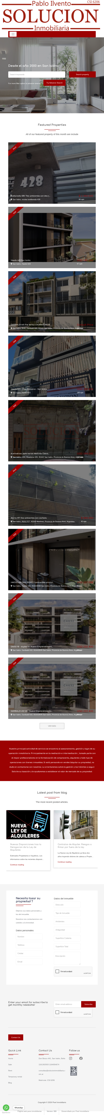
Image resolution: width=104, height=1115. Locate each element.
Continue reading (17, 865)
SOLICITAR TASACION (66, 980)
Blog (10, 1083)
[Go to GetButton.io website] (6, 1112)
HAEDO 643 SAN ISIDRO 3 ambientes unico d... (32, 582)
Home (10, 1058)
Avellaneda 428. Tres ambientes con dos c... (30, 196)
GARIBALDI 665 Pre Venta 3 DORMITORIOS (30, 325)
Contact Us (15, 1037)
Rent (10, 1071)
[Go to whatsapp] (6, 1107)
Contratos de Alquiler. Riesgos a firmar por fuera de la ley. (75, 845)
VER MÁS (52, 726)
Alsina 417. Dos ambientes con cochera (29, 518)
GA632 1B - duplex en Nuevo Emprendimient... (32, 647)
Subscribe (88, 1004)
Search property (82, 74)
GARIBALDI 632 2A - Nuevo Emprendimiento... (32, 711)
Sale (10, 1064)
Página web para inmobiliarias (30, 1111)
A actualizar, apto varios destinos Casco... (30, 454)
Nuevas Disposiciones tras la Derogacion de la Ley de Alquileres (25, 847)
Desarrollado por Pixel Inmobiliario (75, 1111)
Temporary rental (15, 1077)
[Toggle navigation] (13, 34)
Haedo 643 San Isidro (20, 260)
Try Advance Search (54, 83)
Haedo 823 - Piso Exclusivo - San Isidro (29, 389)
